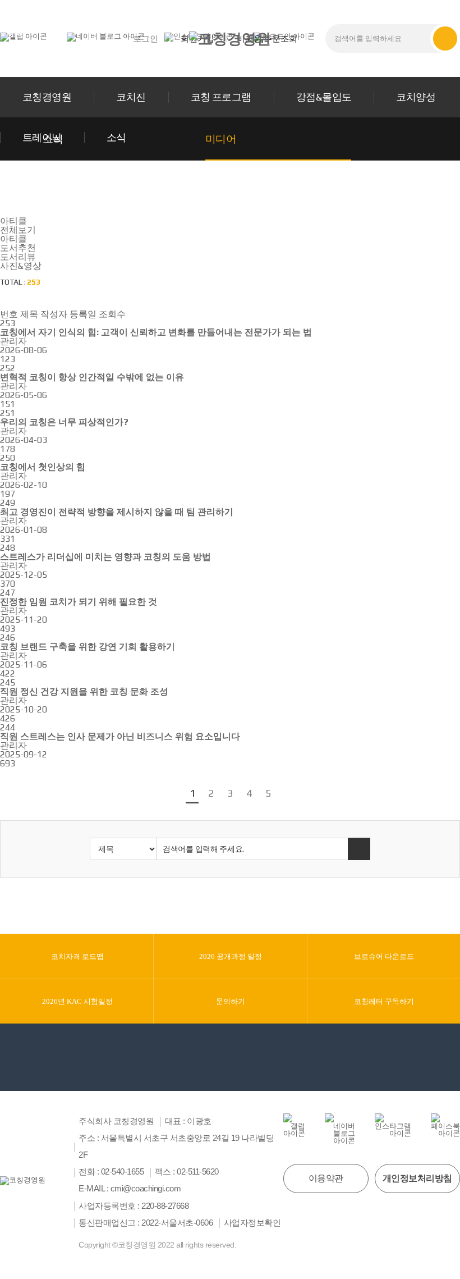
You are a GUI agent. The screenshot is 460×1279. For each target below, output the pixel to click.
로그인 (145, 38)
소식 (116, 137)
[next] (284, 794)
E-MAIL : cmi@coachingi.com (130, 1188)
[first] (163, 794)
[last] (297, 794)
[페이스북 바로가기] (445, 1125)
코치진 (130, 97)
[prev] (176, 794)
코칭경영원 (46, 97)
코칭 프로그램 (221, 97)
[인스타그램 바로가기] (393, 1125)
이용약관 (326, 1178)
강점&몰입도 (324, 97)
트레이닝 (42, 137)
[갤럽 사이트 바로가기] (23, 36)
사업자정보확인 (252, 1222)
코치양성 (415, 97)
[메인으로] (230, 38)
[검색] (445, 38)
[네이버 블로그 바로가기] (106, 36)
